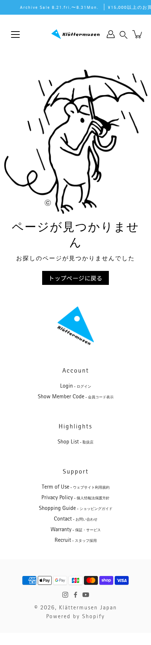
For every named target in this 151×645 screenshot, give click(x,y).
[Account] (111, 34)
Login (75, 386)
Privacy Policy (75, 497)
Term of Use (76, 486)
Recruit (76, 540)
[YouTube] (85, 595)
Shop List (75, 441)
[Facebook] (75, 595)
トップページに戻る (75, 277)
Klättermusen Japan (88, 607)
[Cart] (138, 34)
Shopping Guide (76, 508)
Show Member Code (76, 396)
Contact (75, 518)
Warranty (76, 529)
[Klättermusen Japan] (75, 34)
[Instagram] (65, 595)
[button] (123, 34)
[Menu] (15, 34)
